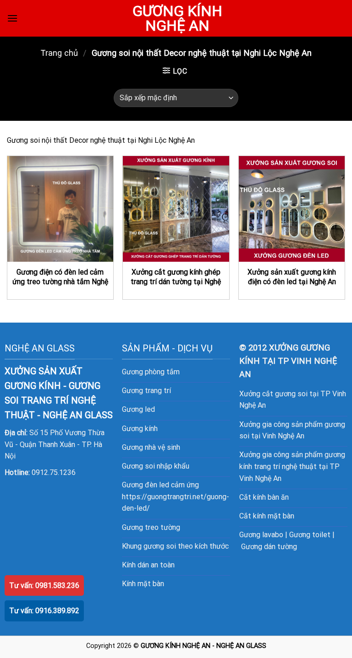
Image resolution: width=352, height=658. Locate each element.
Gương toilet (309, 534)
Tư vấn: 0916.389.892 (44, 610)
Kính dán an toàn (148, 565)
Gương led (138, 409)
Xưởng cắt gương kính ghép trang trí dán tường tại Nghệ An (176, 281)
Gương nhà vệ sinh (151, 447)
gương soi (159, 546)
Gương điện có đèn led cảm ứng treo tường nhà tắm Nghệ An (60, 281)
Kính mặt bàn (143, 583)
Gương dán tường (269, 546)
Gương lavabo (261, 534)
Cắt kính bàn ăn (264, 497)
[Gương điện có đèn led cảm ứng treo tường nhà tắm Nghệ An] (60, 209)
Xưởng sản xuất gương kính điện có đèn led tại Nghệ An (292, 277)
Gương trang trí (146, 390)
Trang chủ (59, 53)
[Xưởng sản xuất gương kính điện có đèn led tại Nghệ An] (292, 209)
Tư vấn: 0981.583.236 (44, 585)
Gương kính (140, 428)
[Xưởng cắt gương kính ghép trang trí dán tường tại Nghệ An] (176, 209)
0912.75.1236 (54, 472)
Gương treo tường (151, 527)
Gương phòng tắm (151, 371)
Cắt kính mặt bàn (266, 516)
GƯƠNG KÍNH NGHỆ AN (177, 18)
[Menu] (12, 18)
